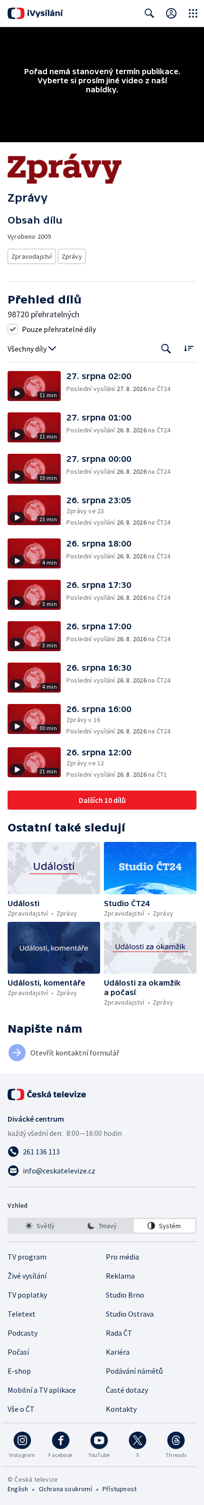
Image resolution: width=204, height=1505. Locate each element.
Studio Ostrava (130, 1314)
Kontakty (121, 1409)
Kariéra (118, 1352)
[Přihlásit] (171, 13)
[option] (39, 1225)
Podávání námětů (134, 1371)
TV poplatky (27, 1295)
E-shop (19, 1371)
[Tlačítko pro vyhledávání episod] (166, 349)
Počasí (18, 1352)
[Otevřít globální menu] (193, 13)
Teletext (22, 1314)
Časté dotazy (127, 1390)
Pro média (122, 1256)
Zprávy (72, 256)
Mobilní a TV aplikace (42, 1390)
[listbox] (102, 1226)
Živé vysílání (27, 1275)
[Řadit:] (188, 348)
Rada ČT (119, 1333)
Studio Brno (125, 1295)
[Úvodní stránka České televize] (47, 1094)
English (18, 1489)
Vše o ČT (21, 1409)
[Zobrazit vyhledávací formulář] (149, 13)
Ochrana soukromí (65, 1489)
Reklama (120, 1275)
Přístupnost (119, 1489)
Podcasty (22, 1333)
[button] (37, 386)
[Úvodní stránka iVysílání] (35, 13)
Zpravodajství (31, 256)
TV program (27, 1256)
